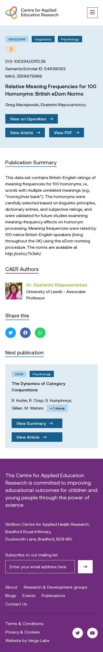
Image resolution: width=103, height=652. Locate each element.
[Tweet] (10, 332)
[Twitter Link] (77, 633)
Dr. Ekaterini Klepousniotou (56, 285)
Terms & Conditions (24, 623)
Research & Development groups (55, 586)
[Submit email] (85, 566)
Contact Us (16, 603)
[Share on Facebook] (25, 332)
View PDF (63, 132)
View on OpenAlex (28, 118)
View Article (22, 132)
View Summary (31, 423)
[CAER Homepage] (31, 12)
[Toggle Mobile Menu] (92, 12)
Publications (53, 595)
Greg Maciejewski (22, 104)
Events (28, 595)
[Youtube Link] (92, 633)
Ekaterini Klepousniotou (63, 104)
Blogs (10, 595)
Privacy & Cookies (22, 631)
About (11, 586)
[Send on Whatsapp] (40, 332)
